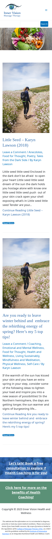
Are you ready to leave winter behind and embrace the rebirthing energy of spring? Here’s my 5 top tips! (26, 326)
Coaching (35, 344)
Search (44, 24)
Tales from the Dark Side (23, 158)
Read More (8, 223)
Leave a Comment (14, 152)
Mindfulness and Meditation (21, 360)
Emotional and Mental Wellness (23, 348)
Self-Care (33, 364)
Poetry (31, 156)
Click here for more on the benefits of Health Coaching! (26, 492)
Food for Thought (14, 156)
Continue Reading (23, 212)
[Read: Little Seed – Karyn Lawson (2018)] (26, 97)
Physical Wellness (14, 364)
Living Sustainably (27, 356)
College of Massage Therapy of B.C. (30, 529)
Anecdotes (35, 152)
